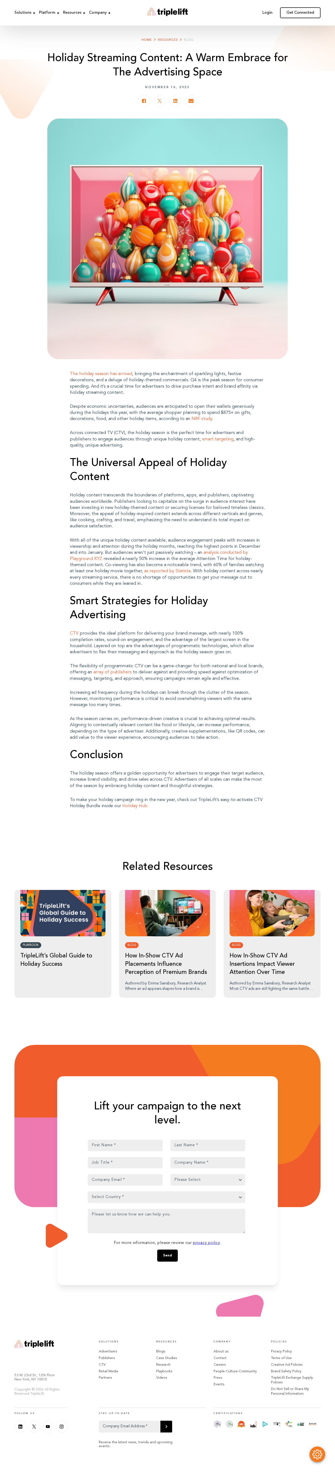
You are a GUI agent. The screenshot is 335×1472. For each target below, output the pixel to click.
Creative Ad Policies (287, 1364)
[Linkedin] (20, 1426)
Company (98, 13)
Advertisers (108, 1351)
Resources (72, 13)
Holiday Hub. (135, 806)
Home (147, 40)
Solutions (22, 13)
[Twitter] (34, 1426)
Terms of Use (281, 1358)
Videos (161, 1377)
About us (221, 1351)
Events (219, 1384)
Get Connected (300, 13)
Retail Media (108, 1371)
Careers (220, 1364)
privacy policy (206, 1243)
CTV (75, 633)
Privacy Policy (281, 1351)
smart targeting (217, 439)
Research (163, 1364)
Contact (220, 1358)
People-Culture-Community (235, 1371)
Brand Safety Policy (286, 1371)
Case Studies (166, 1358)
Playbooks (164, 1371)
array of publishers (112, 672)
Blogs (160, 1351)
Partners (105, 1377)
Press (218, 1377)
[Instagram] (61, 1426)
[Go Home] (167, 13)
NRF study (202, 419)
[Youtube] (48, 1426)
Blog (188, 40)
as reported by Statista (167, 571)
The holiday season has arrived (101, 374)
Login (267, 13)
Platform (47, 13)
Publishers (107, 1358)
